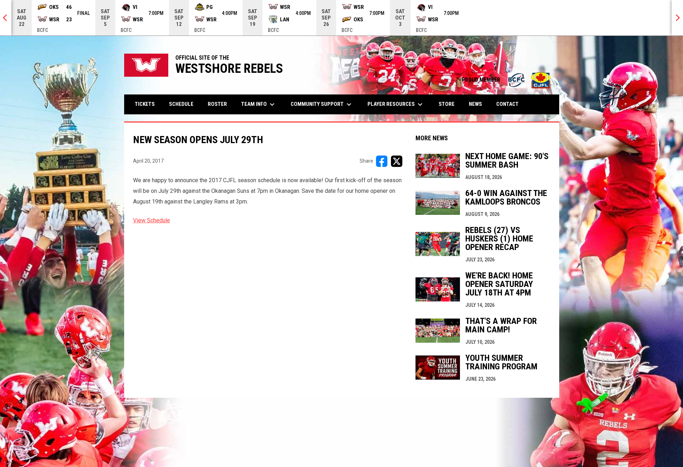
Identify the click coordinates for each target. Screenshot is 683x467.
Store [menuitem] (449, 104)
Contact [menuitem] (507, 104)
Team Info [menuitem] (258, 104)
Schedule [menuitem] (181, 104)
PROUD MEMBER (507, 79)
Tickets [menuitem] (145, 104)
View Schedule (151, 220)
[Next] (677, 18)
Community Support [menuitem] (322, 104)
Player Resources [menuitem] (395, 104)
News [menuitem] (475, 104)
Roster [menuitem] (217, 104)
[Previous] (5, 18)
